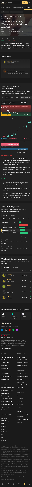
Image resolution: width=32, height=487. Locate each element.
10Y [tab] (17, 97)
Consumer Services (6, 18)
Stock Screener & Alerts (23, 360)
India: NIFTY (4, 365)
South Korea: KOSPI (6, 376)
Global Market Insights (22, 376)
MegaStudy (9, 298)
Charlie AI (19, 422)
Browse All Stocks (18, 7)
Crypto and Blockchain (7, 404)
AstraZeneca (4, 418)
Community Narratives (22, 384)
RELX (2, 434)
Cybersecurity (5, 407)
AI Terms (24, 477)
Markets (28, 7)
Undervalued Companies (7, 387)
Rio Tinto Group (5, 432)
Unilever (3, 426)
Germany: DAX (5, 379)
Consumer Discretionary (15, 16)
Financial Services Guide (7, 479)
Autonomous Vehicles (6, 398)
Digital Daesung (10, 281)
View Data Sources (6, 348)
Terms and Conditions (7, 477)
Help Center (20, 411)
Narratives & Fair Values (23, 362)
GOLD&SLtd (10, 292)
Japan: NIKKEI (5, 373)
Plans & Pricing (20, 396)
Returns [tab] (5, 215)
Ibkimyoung (9, 287)
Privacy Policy (17, 477)
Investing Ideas (5, 7)
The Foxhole (20, 379)
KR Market (4, 16)
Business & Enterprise (22, 419)
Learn (24, 152)
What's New (20, 387)
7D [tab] (4, 218)
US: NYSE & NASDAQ (7, 357)
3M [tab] (14, 218)
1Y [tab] (2, 97)
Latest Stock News (21, 373)
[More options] (27, 61)
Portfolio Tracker (21, 357)
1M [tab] (9, 218)
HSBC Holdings (5, 420)
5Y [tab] (12, 97)
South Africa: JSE (5, 371)
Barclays (3, 440)
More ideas (4, 409)
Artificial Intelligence (6, 401)
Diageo (3, 429)
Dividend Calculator (22, 365)
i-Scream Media (10, 275)
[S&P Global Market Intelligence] (7, 336)
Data (19, 152)
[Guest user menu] (29, 2)
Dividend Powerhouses (7, 390)
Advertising (20, 398)
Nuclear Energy (5, 396)
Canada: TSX (4, 368)
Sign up (24, 2)
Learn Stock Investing (22, 414)
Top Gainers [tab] (6, 267)
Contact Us (19, 404)
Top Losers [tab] (15, 267)
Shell (2, 423)
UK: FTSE (3, 360)
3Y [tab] (7, 97)
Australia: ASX (5, 362)
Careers (19, 407)
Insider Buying (5, 393)
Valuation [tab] (12, 215)
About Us (19, 401)
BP (2, 437)
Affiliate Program (21, 416)
